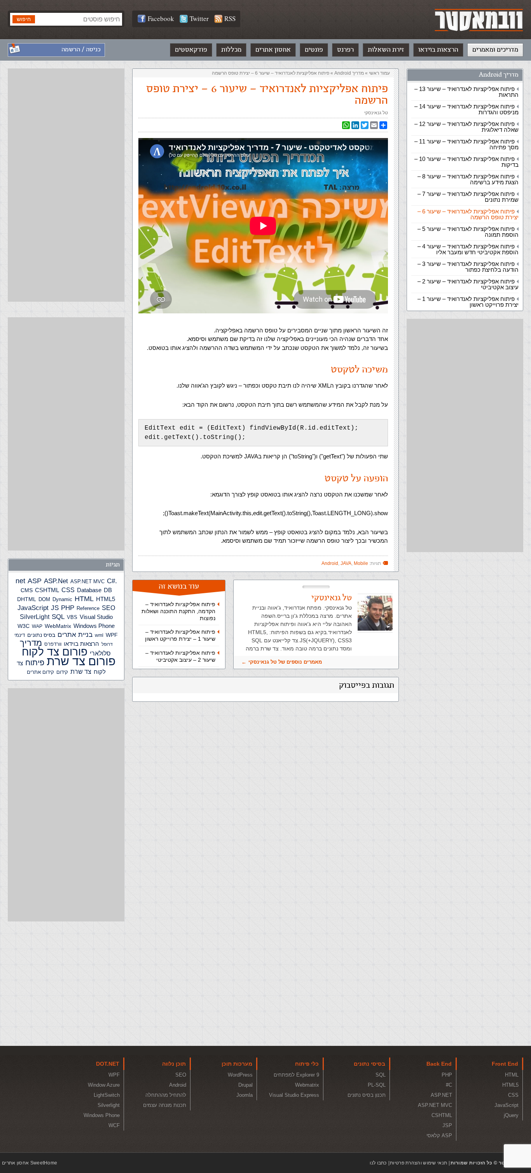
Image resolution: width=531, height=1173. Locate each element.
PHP (67, 608)
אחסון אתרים (273, 49)
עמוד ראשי (379, 73)
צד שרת (80, 671)
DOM (44, 599)
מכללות (231, 49)
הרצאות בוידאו (438, 49)
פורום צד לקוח (54, 652)
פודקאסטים (191, 49)
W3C (23, 626)
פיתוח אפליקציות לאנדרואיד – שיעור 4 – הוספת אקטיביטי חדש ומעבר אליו (468, 249)
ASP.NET (441, 1095)
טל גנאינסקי (376, 112)
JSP (447, 1125)
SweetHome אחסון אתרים (29, 1163)
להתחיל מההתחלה (165, 1095)
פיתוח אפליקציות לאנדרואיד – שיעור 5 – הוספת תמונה (468, 232)
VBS (72, 617)
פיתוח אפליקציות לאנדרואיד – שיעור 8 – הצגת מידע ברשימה (468, 179)
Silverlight (109, 1105)
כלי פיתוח (307, 1064)
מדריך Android (499, 75)
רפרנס (345, 49)
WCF (114, 1125)
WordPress (240, 1075)
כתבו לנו (378, 1163)
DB (108, 590)
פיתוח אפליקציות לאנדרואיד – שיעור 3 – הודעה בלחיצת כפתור (468, 266)
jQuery (511, 1115)
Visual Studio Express (294, 1095)
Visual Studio (96, 617)
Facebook (161, 18)
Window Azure (104, 1085)
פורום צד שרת (81, 661)
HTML (84, 599)
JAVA (346, 563)
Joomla (244, 1095)
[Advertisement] (465, 435)
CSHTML (47, 590)
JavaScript (33, 608)
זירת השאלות (386, 49)
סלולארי (100, 653)
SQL (58, 617)
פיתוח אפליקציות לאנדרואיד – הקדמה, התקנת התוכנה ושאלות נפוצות (178, 611)
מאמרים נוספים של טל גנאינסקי (285, 662)
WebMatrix (58, 626)
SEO (108, 608)
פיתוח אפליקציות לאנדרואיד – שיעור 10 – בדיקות (466, 162)
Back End (439, 1064)
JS (55, 608)
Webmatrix (307, 1085)
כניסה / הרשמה (81, 49)
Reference (88, 608)
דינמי (19, 635)
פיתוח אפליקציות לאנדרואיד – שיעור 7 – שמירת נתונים (468, 197)
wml (99, 635)
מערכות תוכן (237, 1064)
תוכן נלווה (174, 1064)
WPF (112, 635)
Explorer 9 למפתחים (296, 1075)
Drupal (245, 1085)
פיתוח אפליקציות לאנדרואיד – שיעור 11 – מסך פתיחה (466, 144)
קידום (62, 672)
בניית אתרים (75, 634)
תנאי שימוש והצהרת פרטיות (418, 1163)
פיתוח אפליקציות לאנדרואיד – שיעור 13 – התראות (466, 92)
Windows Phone (94, 625)
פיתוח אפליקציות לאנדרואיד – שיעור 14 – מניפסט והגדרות (466, 109)
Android (329, 563)
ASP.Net (56, 581)
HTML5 (105, 599)
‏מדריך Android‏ (349, 73)
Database (89, 590)
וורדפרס (52, 644)
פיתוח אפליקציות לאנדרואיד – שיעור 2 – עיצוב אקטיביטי (468, 284)
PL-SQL (377, 1085)
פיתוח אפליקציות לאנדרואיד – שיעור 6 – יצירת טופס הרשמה (468, 214)
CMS (27, 590)
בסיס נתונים (41, 635)
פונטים (314, 49)
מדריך (31, 643)
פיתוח (34, 662)
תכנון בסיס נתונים (367, 1095)
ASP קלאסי (439, 1135)
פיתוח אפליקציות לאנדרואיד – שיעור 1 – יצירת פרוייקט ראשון (468, 301)
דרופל (107, 644)
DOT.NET (107, 1064)
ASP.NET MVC (87, 581)
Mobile (361, 563)
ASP (35, 581)
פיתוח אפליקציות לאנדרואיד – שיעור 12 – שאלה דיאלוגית (466, 127)
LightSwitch (107, 1095)
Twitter (199, 18)
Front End (505, 1064)
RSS (230, 18)
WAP (37, 626)
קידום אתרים (40, 672)
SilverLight (34, 616)
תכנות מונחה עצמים (164, 1105)
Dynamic (62, 599)
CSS (68, 589)
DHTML (26, 599)
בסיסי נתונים (369, 1064)
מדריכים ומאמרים (495, 49)
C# (111, 581)
